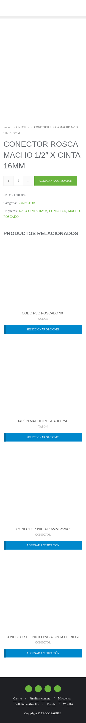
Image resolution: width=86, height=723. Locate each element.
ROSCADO (11, 216)
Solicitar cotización (27, 704)
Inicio (6, 127)
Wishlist (68, 704)
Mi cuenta (64, 698)
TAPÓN (42, 426)
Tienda (51, 704)
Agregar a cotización (55, 180)
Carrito (17, 698)
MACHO (74, 211)
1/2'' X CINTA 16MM (33, 211)
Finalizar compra (40, 698)
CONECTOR (21, 127)
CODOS (43, 318)
